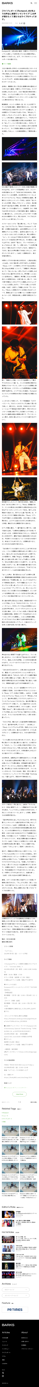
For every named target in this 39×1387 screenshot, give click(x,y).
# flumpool (5, 1113)
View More (19, 1094)
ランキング (5, 1345)
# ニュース (5, 1116)
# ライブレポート (7, 1119)
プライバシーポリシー (27, 1349)
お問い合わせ (25, 1341)
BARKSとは (24, 1338)
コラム (4, 1356)
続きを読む (34, 1102)
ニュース (4, 1341)
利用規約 (23, 1345)
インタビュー (5, 1349)
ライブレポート (6, 1352)
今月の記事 (5, 1338)
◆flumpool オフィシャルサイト (15, 1088)
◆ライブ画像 (6, 64)
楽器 (3, 1360)
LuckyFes (4, 1363)
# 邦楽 (4, 1122)
